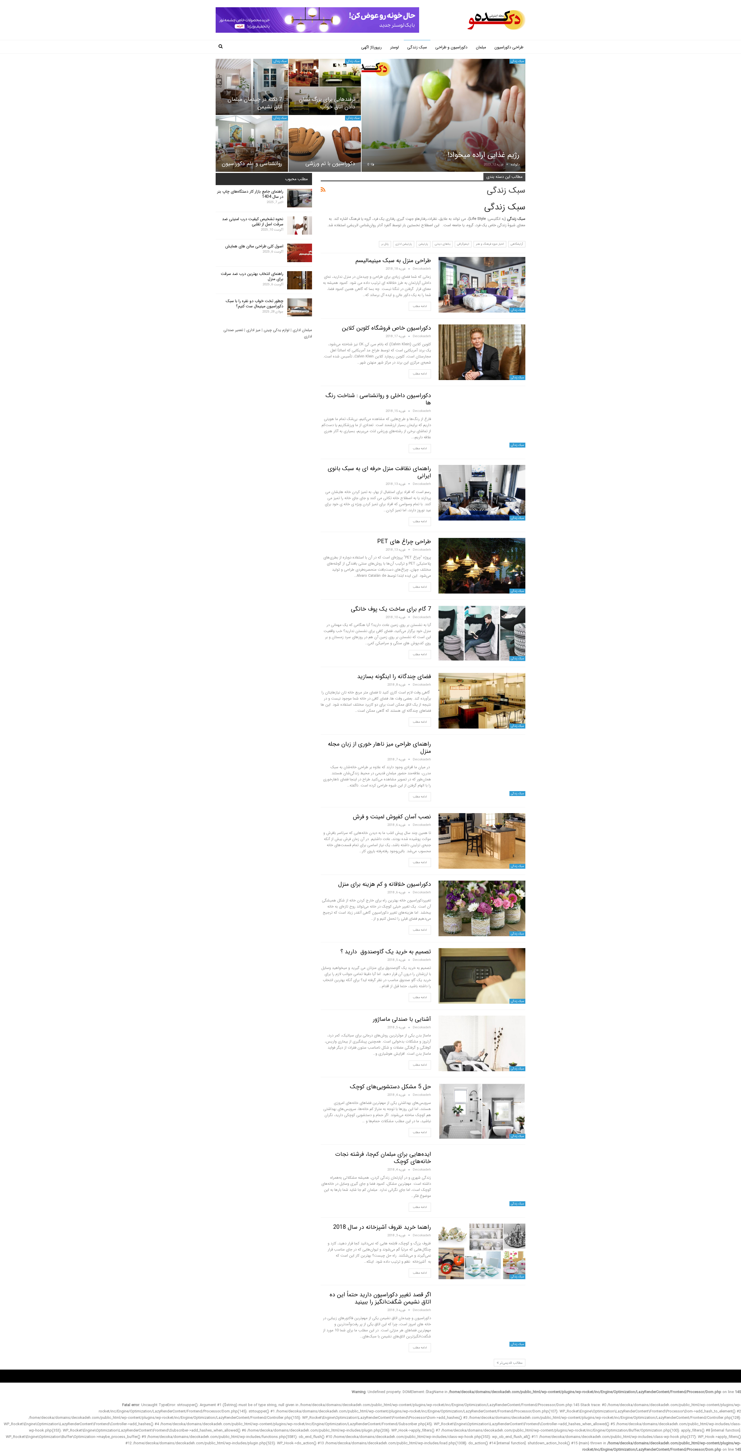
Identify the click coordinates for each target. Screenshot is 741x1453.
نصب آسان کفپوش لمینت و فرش (392, 816)
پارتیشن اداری (403, 244)
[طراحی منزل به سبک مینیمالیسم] (482, 285)
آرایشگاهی (517, 244)
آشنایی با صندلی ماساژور (402, 1019)
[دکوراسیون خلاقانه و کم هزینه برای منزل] (482, 908)
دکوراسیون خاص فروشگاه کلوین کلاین (386, 328)
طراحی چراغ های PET (404, 541)
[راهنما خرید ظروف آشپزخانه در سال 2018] (482, 1251)
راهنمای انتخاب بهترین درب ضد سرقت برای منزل (252, 276)
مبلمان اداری (302, 330)
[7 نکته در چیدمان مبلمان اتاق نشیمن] (252, 87)
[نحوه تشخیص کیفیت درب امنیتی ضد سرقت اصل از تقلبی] (299, 225)
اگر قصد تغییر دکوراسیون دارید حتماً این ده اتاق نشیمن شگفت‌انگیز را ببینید (380, 1298)
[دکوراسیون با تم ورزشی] (325, 143)
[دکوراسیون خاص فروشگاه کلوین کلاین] (482, 352)
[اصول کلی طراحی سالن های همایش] (299, 253)
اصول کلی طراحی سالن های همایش (254, 246)
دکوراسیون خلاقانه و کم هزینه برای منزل (384, 884)
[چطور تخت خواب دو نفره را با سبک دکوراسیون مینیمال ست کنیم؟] (299, 307)
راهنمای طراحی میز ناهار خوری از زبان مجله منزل (379, 748)
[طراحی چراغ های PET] (482, 566)
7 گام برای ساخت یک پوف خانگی (391, 609)
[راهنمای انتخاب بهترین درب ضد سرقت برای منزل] (299, 280)
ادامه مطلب (420, 306)
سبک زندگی (417, 47)
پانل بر (385, 244)
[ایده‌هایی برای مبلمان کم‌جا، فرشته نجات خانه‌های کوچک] (482, 1178)
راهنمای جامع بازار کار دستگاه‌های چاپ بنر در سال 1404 (250, 194)
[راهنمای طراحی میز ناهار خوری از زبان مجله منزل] (482, 768)
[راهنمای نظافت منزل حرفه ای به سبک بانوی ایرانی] (482, 493)
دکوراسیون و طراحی (451, 47)
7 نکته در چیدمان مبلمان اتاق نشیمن (255, 103)
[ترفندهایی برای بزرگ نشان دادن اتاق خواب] (325, 87)
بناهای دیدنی (442, 244)
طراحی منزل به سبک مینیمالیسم (393, 260)
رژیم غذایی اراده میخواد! (483, 155)
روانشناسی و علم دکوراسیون (252, 163)
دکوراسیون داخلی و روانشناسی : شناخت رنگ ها (378, 399)
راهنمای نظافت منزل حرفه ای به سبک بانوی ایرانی (379, 472)
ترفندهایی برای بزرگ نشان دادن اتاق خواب (327, 103)
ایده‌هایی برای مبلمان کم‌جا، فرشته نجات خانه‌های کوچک (383, 1158)
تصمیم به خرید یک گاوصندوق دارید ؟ (385, 951)
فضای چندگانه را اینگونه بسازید (394, 676)
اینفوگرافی (463, 244)
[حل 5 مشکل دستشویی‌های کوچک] (482, 1111)
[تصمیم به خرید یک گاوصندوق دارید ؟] (482, 976)
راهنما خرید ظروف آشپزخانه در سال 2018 (382, 1227)
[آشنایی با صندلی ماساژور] (482, 1043)
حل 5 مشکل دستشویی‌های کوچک (390, 1086)
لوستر (394, 47)
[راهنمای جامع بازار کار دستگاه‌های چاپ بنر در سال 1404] (299, 198)
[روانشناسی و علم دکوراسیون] (252, 143)
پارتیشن (423, 244)
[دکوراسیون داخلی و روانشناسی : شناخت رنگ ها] (482, 420)
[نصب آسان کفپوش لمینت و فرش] (482, 841)
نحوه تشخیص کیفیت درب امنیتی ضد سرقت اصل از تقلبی (252, 221)
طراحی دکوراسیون (508, 47)
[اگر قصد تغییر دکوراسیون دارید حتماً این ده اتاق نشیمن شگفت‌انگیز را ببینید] (482, 1319)
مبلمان (481, 47)
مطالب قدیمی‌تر (510, 1363)
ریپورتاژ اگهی (371, 47)
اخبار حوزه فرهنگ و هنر (490, 244)
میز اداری (253, 330)
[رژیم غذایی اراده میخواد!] (443, 115)
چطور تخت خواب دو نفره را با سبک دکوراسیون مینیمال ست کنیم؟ (254, 303)
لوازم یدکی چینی (276, 330)
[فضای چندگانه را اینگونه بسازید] (482, 701)
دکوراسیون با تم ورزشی (330, 163)
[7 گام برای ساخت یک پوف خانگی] (482, 633)
